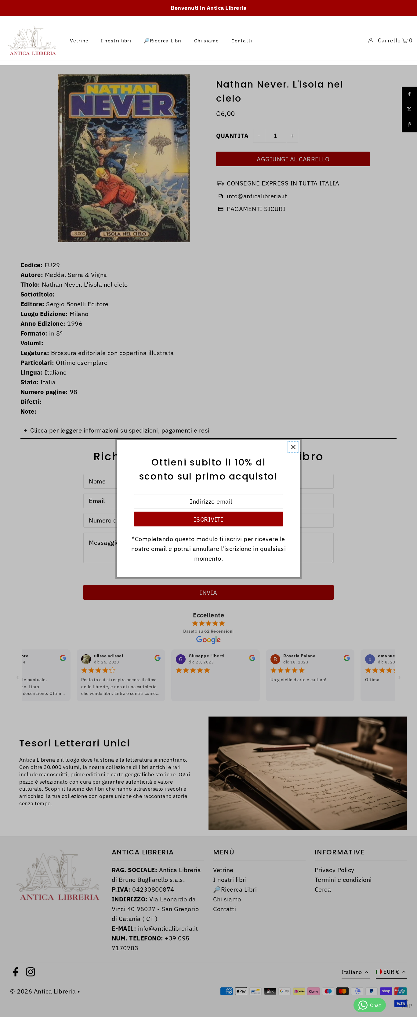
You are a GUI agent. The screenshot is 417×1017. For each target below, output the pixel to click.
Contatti (241, 41)
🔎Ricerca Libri (162, 41)
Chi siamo (206, 41)
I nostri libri (116, 41)
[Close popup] (293, 447)
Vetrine (79, 41)
